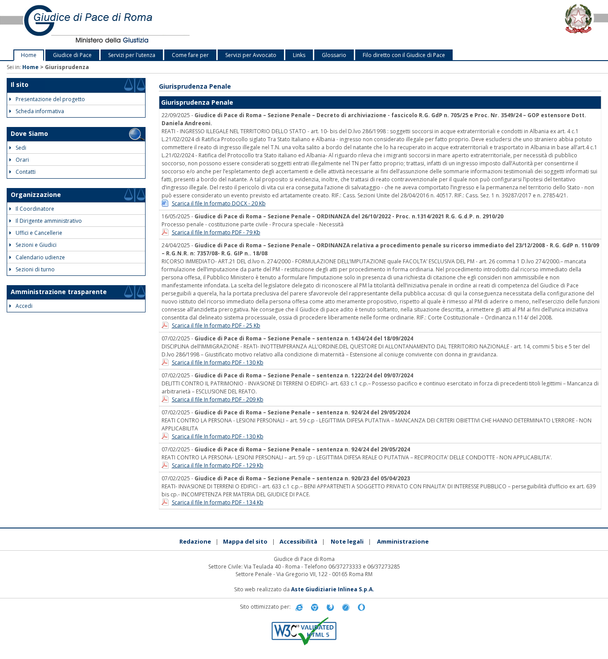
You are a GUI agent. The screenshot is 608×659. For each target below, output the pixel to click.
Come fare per (190, 55)
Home (28, 55)
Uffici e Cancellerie (39, 233)
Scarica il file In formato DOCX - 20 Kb (219, 203)
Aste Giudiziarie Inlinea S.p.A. (332, 589)
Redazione (195, 541)
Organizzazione (36, 194)
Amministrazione (403, 541)
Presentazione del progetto (50, 99)
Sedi (21, 147)
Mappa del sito (245, 541)
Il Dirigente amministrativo (49, 221)
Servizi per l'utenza (131, 55)
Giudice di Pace (72, 55)
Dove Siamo (29, 133)
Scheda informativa (40, 111)
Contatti (26, 172)
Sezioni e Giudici (36, 245)
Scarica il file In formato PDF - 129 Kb (217, 465)
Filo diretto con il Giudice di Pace (404, 55)
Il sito (19, 84)
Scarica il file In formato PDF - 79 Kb (216, 232)
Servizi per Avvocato (250, 55)
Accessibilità (298, 541)
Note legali (347, 541)
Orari (22, 160)
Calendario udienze (40, 257)
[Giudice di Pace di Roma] (126, 24)
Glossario (334, 55)
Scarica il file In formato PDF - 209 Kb (217, 399)
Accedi (24, 306)
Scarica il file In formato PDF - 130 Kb (217, 362)
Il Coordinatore (35, 209)
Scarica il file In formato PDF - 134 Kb (217, 502)
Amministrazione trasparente (59, 291)
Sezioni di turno (35, 269)
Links (299, 55)
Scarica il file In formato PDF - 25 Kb (216, 325)
